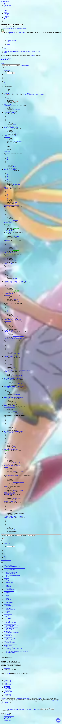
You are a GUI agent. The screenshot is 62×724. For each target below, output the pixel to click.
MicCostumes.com (8, 718)
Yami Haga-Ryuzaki (10, 105)
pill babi (15, 278)
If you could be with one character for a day (14, 338)
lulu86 (14, 446)
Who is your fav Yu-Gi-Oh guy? (11, 205)
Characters (6, 13)
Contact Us (19, 698)
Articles (5, 17)
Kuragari (7, 450)
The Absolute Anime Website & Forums (34, 94)
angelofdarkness (9, 494)
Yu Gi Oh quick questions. (10, 169)
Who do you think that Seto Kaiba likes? (13, 319)
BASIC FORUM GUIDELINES (12, 135)
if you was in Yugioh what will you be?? (13, 413)
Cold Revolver (16, 109)
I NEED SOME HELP (9, 493)
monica (14, 124)
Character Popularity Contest (10, 356)
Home (5, 10)
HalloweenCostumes (9, 716)
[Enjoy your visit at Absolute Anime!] (12, 25)
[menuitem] (11, 40)
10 (7, 175)
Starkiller (7, 371)
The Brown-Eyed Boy (10, 332)
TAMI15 (15, 367)
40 (7, 196)
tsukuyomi (7, 153)
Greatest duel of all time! (9, 293)
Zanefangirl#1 (16, 236)
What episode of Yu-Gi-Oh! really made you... (15, 386)
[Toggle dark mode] (4, 8)
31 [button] (4, 82)
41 (7, 198)
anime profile (12, 32)
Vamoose (7, 240)
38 (7, 161)
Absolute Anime (7, 5)
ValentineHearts (16, 394)
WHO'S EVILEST (8, 263)
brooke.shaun (16, 327)
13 (7, 179)
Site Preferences (6, 710)
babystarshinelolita (17, 375)
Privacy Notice (26, 698)
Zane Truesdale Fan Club (10, 231)
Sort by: (14, 535)
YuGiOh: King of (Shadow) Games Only (13, 378)
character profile (22, 32)
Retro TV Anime (8, 14)
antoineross (15, 220)
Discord (33, 55)
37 (7, 160)
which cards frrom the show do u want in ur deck (15, 281)
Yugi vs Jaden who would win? (11, 301)
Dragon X (15, 166)
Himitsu (7, 254)
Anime (5, 12)
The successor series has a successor (12, 465)
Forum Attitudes (7, 104)
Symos (6, 170)
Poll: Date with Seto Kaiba (10, 501)
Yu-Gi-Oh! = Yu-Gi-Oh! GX (10, 405)
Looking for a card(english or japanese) (13, 484)
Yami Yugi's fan (9, 398)
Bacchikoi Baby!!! (17, 383)
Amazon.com (7, 714)
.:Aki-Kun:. (15, 529)
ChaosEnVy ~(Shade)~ (18, 471)
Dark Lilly (7, 137)
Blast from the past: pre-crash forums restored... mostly (17, 93)
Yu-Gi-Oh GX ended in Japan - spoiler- (13, 397)
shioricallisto (8, 321)
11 (7, 176)
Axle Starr (15, 261)
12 (7, 177)
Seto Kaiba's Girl (9, 433)
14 (7, 180)
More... (5, 18)
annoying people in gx (9, 473)
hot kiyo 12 (15, 133)
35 (7, 157)
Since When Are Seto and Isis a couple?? (13, 431)
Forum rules (3, 61)
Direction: (25, 535)
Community (6, 16)
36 (7, 158)
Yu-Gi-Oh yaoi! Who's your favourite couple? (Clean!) (17, 239)
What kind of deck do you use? (11, 449)
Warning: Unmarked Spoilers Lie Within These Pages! (14, 28)
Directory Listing (8, 695)
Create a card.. (7, 151)
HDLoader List (7, 694)
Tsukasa (15, 202)
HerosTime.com (7, 717)
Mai (6, 113)
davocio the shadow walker (11, 282)
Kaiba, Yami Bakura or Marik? (11, 252)
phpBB (8, 673)
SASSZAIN (8, 224)
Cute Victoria (8, 232)
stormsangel (8, 206)
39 (7, 162)
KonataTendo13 (16, 353)
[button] (7, 70)
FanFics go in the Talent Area (11, 127)
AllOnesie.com (7, 720)
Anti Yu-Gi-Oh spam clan (10, 112)
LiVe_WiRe (8, 379)
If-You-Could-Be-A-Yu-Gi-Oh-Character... (14, 516)
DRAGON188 (16, 184)
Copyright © (4, 698)
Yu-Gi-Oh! (6, 59)
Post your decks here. (9, 187)
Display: (4, 535)
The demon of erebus (18, 463)
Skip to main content (5, 1)
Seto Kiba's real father (9, 330)
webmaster (7, 94)
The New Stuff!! (8, 222)
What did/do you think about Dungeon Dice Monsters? (17, 370)
